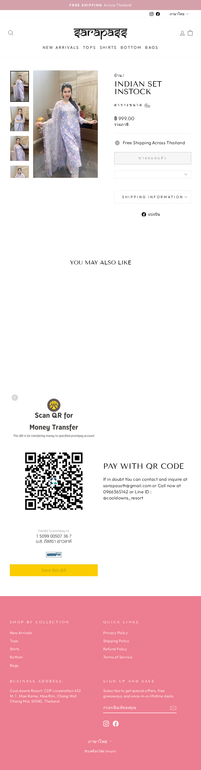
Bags (151, 47)
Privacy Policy (115, 632)
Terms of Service (117, 657)
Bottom (131, 47)
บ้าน (118, 75)
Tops (89, 47)
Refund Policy (115, 649)
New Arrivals (61, 47)
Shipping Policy (116, 641)
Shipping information (152, 197)
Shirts (108, 47)
